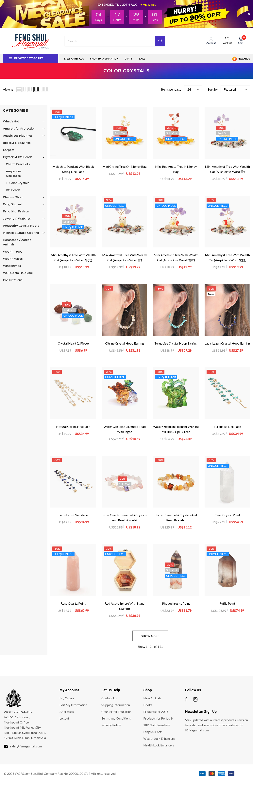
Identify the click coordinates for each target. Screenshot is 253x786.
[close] (249, 14)
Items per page (171, 89)
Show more (150, 636)
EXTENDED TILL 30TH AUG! (118, 4)
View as (8, 89)
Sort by (213, 89)
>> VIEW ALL (147, 4)
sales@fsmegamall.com (26, 746)
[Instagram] (195, 699)
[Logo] (30, 41)
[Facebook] (186, 699)
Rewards (243, 59)
